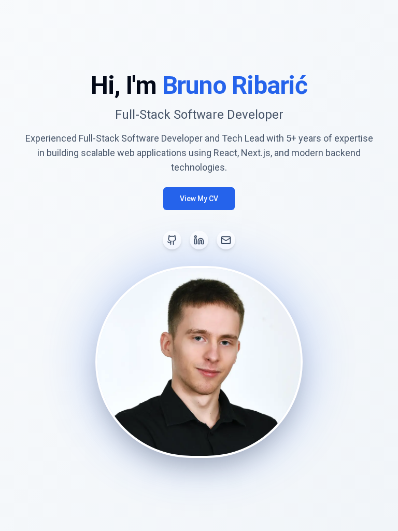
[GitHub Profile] (172, 240)
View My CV (199, 198)
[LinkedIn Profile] (199, 240)
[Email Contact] (226, 240)
